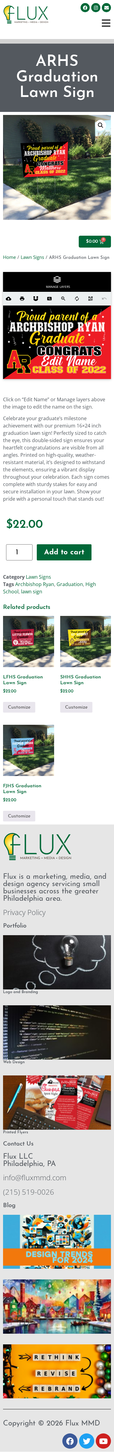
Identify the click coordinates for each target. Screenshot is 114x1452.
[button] (100, 125)
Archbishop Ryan (34, 584)
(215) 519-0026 (28, 1192)
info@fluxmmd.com (34, 1177)
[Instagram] (95, 7)
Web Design (14, 1062)
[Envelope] (106, 7)
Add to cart (64, 552)
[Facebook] (85, 7)
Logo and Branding (20, 992)
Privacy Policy (24, 912)
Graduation (70, 584)
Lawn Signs (32, 257)
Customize (19, 707)
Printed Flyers (15, 1132)
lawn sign (31, 591)
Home (9, 257)
